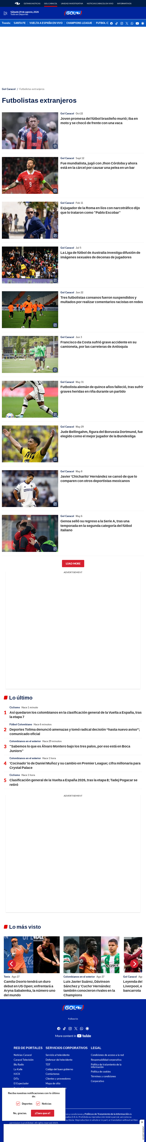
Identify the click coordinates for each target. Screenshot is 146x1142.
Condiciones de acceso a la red (107, 1055)
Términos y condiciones (103, 1076)
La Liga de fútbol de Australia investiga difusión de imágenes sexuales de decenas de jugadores (100, 254)
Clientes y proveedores (58, 1078)
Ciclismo (15, 707)
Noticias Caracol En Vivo (100, 3)
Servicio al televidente (58, 1055)
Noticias (46, 1103)
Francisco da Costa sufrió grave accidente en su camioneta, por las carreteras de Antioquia (98, 344)
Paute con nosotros (56, 1088)
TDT (48, 1064)
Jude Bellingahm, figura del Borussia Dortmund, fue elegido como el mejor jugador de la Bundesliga (101, 433)
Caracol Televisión (23, 1060)
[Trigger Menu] (5, 13)
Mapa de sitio (53, 1083)
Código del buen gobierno (59, 1069)
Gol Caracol (50, 3)
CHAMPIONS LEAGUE (79, 23)
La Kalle (18, 1069)
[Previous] (12, 964)
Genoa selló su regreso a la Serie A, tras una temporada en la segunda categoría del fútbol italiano (96, 525)
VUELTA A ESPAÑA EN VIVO (46, 23)
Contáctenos (53, 1074)
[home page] (17, 3)
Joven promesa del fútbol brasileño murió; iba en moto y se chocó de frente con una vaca (99, 120)
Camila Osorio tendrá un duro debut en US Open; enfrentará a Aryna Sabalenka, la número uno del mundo (29, 988)
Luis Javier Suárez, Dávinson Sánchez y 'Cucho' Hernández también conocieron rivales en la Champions (89, 988)
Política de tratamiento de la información (106, 1065)
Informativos (124, 3)
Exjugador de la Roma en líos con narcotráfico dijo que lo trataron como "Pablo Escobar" (100, 210)
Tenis (7, 976)
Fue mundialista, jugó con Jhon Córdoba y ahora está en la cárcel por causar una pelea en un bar (98, 165)
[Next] (134, 964)
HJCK (17, 1074)
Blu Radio (19, 1064)
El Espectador (21, 1083)
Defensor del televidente (59, 1060)
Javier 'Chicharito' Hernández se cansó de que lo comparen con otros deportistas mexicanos (98, 478)
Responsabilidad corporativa (106, 1060)
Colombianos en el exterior (25, 741)
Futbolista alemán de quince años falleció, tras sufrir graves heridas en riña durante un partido (101, 389)
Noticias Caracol (23, 1055)
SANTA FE (20, 23)
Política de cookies (101, 1071)
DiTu (16, 1078)
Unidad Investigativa (72, 3)
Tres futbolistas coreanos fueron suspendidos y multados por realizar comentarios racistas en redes (101, 299)
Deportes (27, 1103)
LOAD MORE (73, 563)
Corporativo (97, 1081)
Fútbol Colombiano (21, 724)
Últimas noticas (32, 3)
